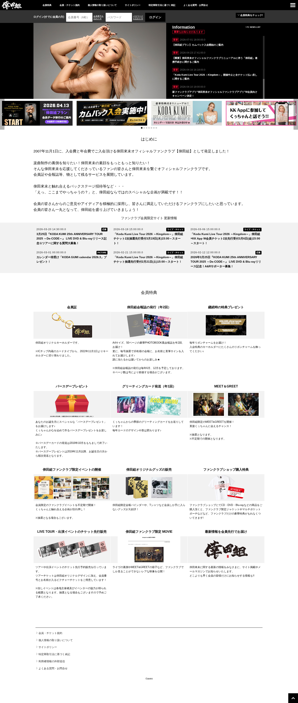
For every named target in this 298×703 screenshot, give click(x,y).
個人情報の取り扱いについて (102, 5)
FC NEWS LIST (253, 27)
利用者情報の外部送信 (52, 661)
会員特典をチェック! (251, 15)
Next (296, 114)
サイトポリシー (132, 5)
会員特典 (47, 5)
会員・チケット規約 (70, 5)
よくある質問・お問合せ (195, 5)
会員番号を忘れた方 (98, 17)
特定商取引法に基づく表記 (162, 5)
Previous (2, 114)
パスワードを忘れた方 (138, 17)
